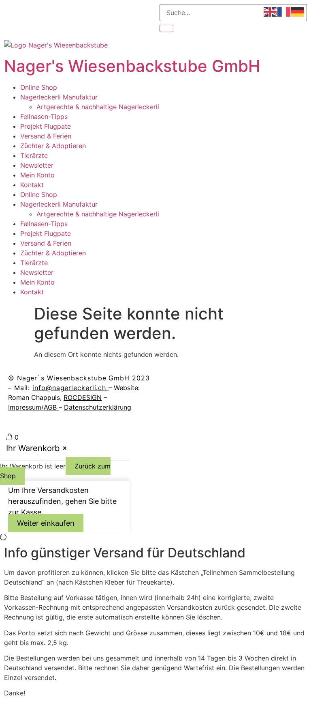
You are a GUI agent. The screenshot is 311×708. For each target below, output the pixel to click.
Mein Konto (37, 175)
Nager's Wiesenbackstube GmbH (132, 66)
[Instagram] (192, 383)
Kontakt (32, 185)
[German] (298, 11)
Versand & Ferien (45, 136)
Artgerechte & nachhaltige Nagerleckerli (97, 107)
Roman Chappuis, (55, 397)
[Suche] (166, 28)
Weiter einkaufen (46, 523)
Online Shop (38, 87)
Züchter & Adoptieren (53, 146)
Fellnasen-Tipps (44, 116)
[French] (284, 11)
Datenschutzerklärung (97, 407)
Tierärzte (34, 155)
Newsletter (36, 165)
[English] (270, 11)
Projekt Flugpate (45, 126)
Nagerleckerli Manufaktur (59, 97)
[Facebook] (170, 383)
